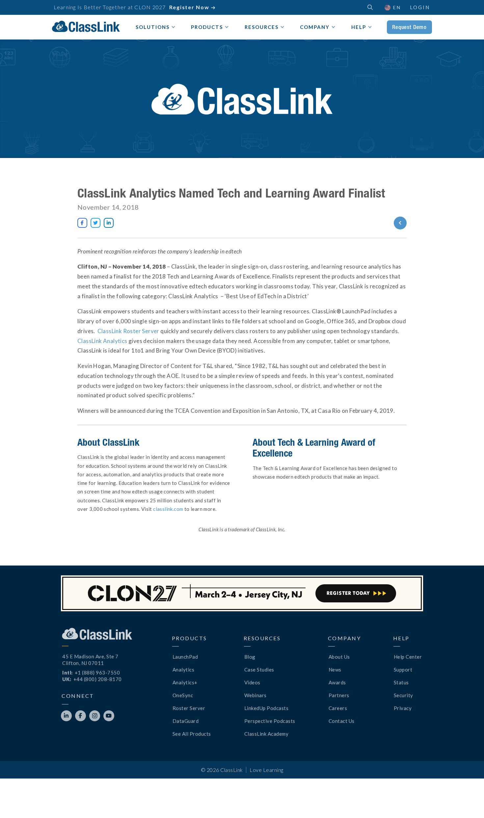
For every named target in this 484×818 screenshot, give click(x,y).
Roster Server (189, 708)
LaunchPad (185, 657)
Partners (339, 695)
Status (401, 682)
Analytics (184, 670)
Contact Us (342, 721)
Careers (338, 708)
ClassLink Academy (266, 734)
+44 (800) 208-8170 (97, 679)
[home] (86, 26)
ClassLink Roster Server (128, 331)
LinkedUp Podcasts (266, 708)
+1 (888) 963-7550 (97, 672)
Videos (252, 682)
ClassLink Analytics (102, 340)
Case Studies (259, 670)
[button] (467, 801)
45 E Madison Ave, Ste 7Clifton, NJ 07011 (90, 659)
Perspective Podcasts (269, 721)
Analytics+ (185, 682)
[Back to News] (376, 223)
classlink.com (168, 509)
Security (403, 695)
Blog (249, 657)
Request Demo (409, 27)
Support (403, 670)
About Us (339, 657)
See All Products (192, 734)
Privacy (403, 708)
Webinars (255, 695)
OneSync (183, 695)
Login (420, 7)
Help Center (408, 657)
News (335, 670)
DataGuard (186, 721)
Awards (337, 682)
